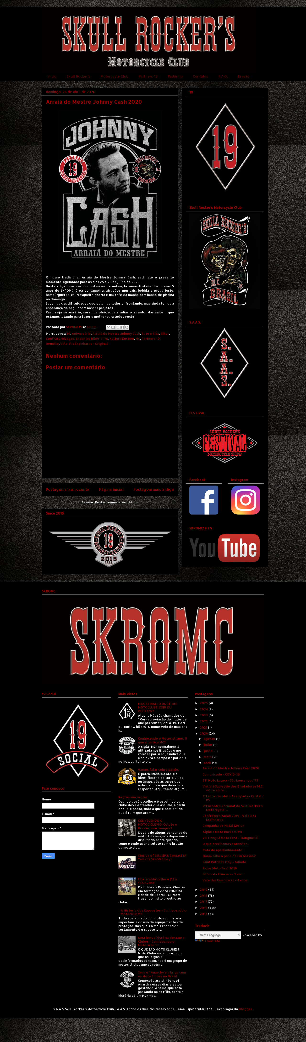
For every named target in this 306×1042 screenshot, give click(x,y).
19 (68, 333)
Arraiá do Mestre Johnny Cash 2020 (230, 768)
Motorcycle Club (114, 76)
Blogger (245, 1009)
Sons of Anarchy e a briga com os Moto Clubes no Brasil (162, 974)
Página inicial (111, 489)
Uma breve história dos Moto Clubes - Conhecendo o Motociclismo (161, 941)
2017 (204, 901)
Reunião (52, 343)
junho (208, 751)
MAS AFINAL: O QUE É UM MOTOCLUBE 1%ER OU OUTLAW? (157, 707)
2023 (204, 715)
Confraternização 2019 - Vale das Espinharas (229, 817)
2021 (204, 727)
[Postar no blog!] (113, 327)
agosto (210, 739)
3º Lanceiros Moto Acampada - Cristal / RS (233, 798)
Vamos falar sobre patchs (158, 769)
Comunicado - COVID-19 (221, 774)
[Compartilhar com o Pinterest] (126, 327)
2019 (204, 889)
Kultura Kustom (122, 338)
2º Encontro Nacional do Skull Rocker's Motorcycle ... (232, 808)
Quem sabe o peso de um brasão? (229, 856)
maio (208, 757)
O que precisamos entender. (225, 844)
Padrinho (175, 76)
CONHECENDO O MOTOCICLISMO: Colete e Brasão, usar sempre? (157, 824)
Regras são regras (133, 797)
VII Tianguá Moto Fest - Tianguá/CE (230, 838)
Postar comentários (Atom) (116, 502)
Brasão (243, 76)
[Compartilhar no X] (117, 327)
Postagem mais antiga (153, 489)
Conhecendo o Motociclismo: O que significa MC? (162, 740)
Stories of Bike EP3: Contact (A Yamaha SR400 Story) (162, 857)
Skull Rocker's (78, 76)
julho (208, 745)
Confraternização (60, 338)
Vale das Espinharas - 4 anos (224, 880)
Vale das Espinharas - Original (84, 343)
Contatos (200, 76)
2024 (204, 709)
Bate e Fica (150, 333)
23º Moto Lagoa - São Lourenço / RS (230, 780)
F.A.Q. (223, 76)
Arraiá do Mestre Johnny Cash (116, 333)
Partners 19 (148, 76)
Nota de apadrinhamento (222, 850)
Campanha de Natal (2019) (223, 825)
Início (51, 76)
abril (208, 763)
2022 (204, 721)
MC (138, 338)
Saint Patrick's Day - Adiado (224, 862)
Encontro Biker (87, 338)
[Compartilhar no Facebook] (122, 327)
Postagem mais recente (67, 489)
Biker (165, 333)
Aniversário (81, 333)
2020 (204, 733)
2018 (204, 895)
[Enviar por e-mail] (108, 327)
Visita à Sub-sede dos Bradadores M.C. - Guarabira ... (232, 788)
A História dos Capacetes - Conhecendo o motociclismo (153, 912)
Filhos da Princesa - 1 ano (222, 874)
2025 (204, 703)
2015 (204, 914)
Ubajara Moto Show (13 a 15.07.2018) (157, 881)
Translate (212, 941)
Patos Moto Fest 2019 (219, 868)
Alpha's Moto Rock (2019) (222, 832)
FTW (104, 338)
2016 (204, 908)
